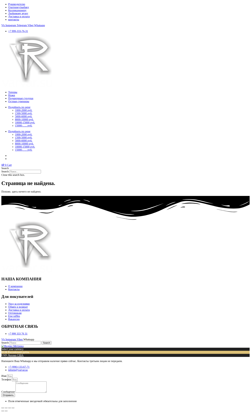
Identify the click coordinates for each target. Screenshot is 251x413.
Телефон (6, 379)
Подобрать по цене (19, 107)
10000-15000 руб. (25, 122)
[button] (125, 168)
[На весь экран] (9, 407)
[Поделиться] (6, 407)
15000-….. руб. (23, 125)
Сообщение (8, 391)
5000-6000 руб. (23, 116)
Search (5, 171)
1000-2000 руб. (23, 110)
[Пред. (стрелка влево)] (2, 410)
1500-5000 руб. (23, 113)
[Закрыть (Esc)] (2, 407)
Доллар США (16, 355)
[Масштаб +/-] (13, 407)
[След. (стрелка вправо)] (6, 410)
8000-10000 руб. (24, 119)
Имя (4, 375)
